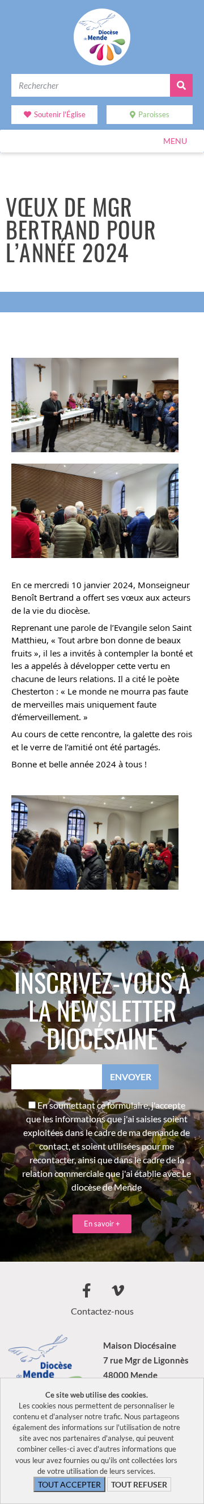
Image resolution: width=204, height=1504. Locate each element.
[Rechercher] (181, 85)
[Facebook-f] (87, 1290)
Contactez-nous (102, 1310)
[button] (175, 141)
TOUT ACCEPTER (69, 1484)
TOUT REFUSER (139, 1484)
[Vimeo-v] (118, 1290)
